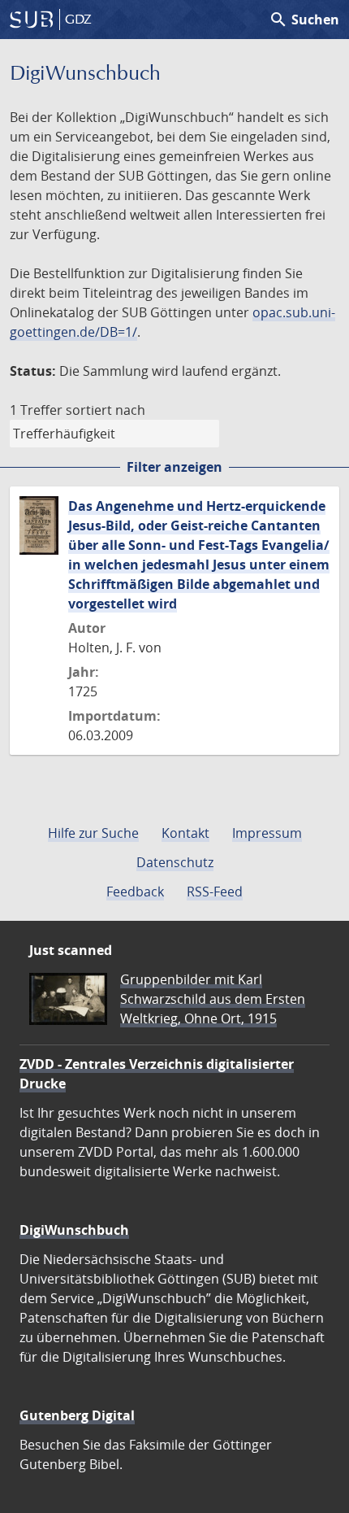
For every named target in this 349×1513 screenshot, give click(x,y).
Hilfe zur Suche (93, 833)
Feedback (135, 891)
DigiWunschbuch (74, 1230)
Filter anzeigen (174, 467)
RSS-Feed (215, 891)
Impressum (267, 833)
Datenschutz (174, 862)
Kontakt (185, 833)
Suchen (304, 19)
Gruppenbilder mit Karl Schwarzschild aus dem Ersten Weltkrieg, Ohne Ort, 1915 (212, 998)
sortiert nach (105, 410)
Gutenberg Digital (77, 1415)
